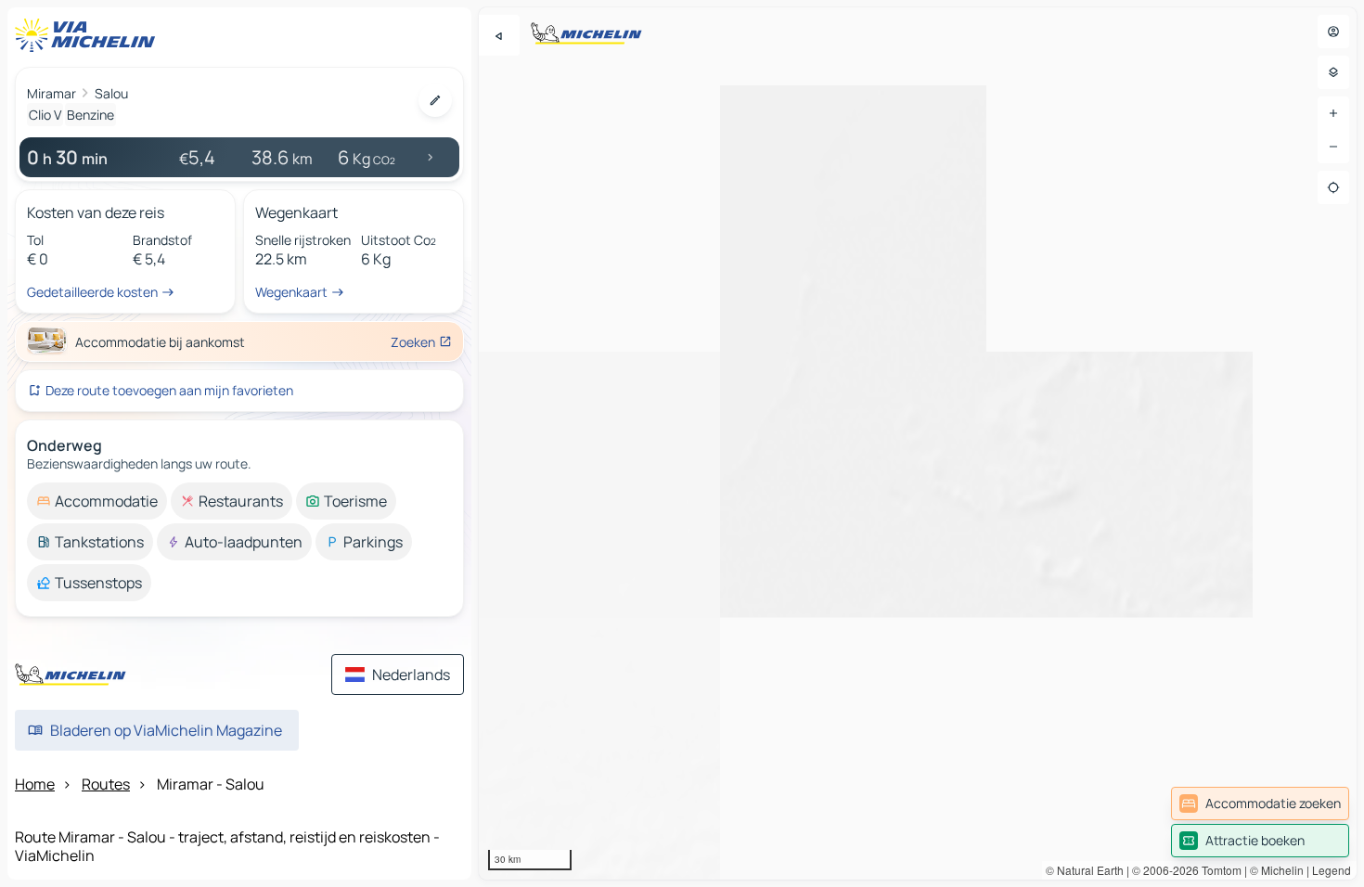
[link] (1260, 803)
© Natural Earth (1085, 870)
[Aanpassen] (435, 100)
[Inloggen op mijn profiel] (1333, 31)
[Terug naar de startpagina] (89, 35)
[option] (97, 501)
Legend (1331, 870)
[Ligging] (1333, 187)
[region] (918, 443)
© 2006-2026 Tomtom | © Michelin (1218, 870)
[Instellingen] (1333, 72)
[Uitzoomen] (1333, 146)
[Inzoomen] (1333, 113)
